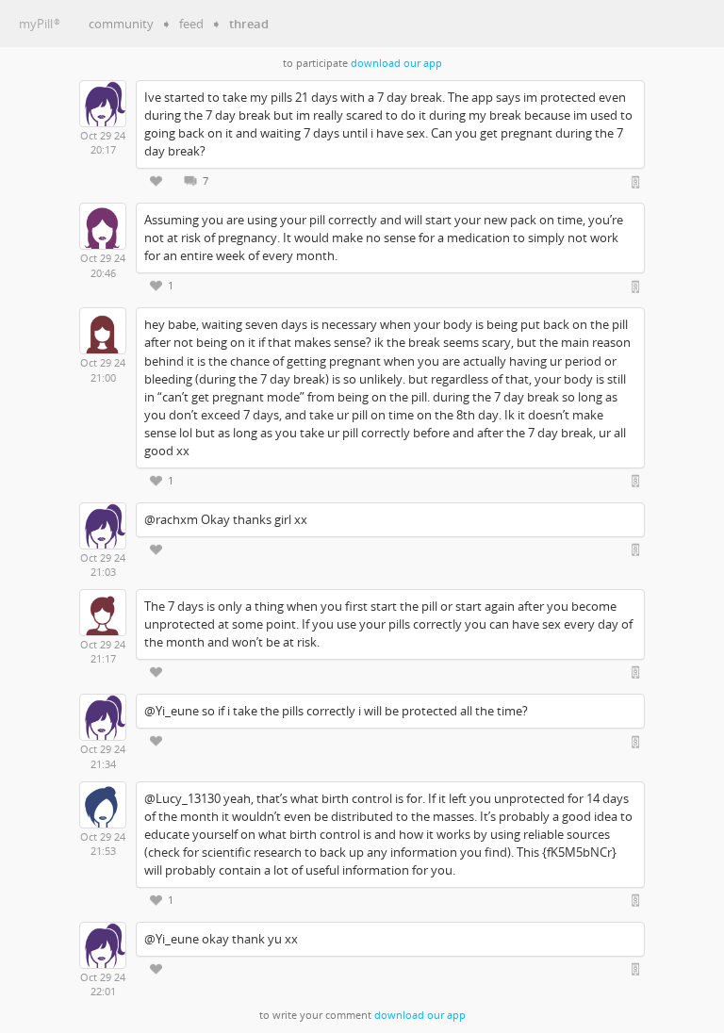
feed (191, 23)
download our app (396, 63)
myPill (39, 23)
